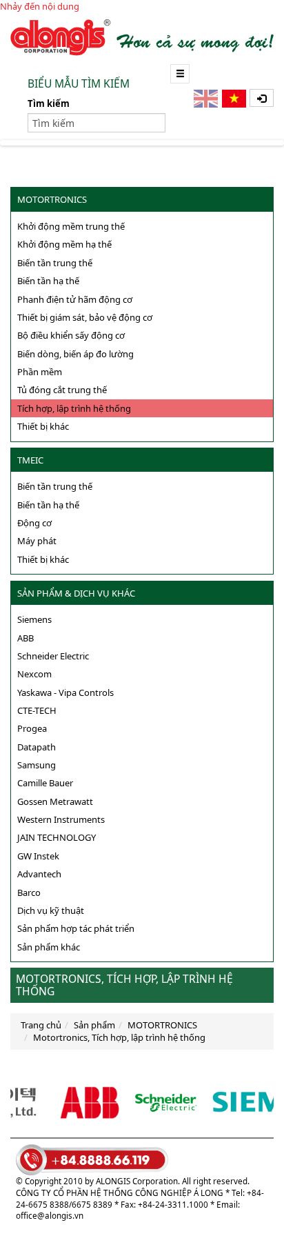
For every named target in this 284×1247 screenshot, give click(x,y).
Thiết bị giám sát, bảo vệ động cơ (84, 317)
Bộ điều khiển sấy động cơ (71, 335)
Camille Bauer (45, 783)
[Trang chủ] (142, 36)
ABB (25, 638)
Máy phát (37, 541)
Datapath (36, 747)
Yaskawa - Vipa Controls (65, 692)
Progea (32, 728)
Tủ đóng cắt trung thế (62, 389)
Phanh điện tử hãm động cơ (74, 299)
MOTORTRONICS (52, 199)
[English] (207, 99)
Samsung (36, 765)
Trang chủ (41, 1025)
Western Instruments (61, 819)
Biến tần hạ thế (48, 281)
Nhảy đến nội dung (39, 6)
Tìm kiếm (49, 103)
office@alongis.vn (49, 1215)
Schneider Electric (53, 656)
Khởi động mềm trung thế (71, 226)
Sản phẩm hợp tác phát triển (75, 928)
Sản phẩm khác (48, 947)
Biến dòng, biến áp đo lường (75, 354)
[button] (261, 98)
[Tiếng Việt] (235, 99)
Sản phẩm (94, 1025)
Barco (29, 892)
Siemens (34, 619)
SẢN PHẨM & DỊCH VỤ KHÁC (76, 593)
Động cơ (34, 523)
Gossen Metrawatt (55, 801)
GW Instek (38, 856)
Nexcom (34, 674)
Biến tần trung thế (54, 263)
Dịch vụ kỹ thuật (50, 910)
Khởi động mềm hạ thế (64, 244)
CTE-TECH (37, 710)
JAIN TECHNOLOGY (56, 837)
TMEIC (30, 460)
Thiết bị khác (43, 426)
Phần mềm (39, 372)
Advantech (39, 874)
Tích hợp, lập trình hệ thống (74, 408)
